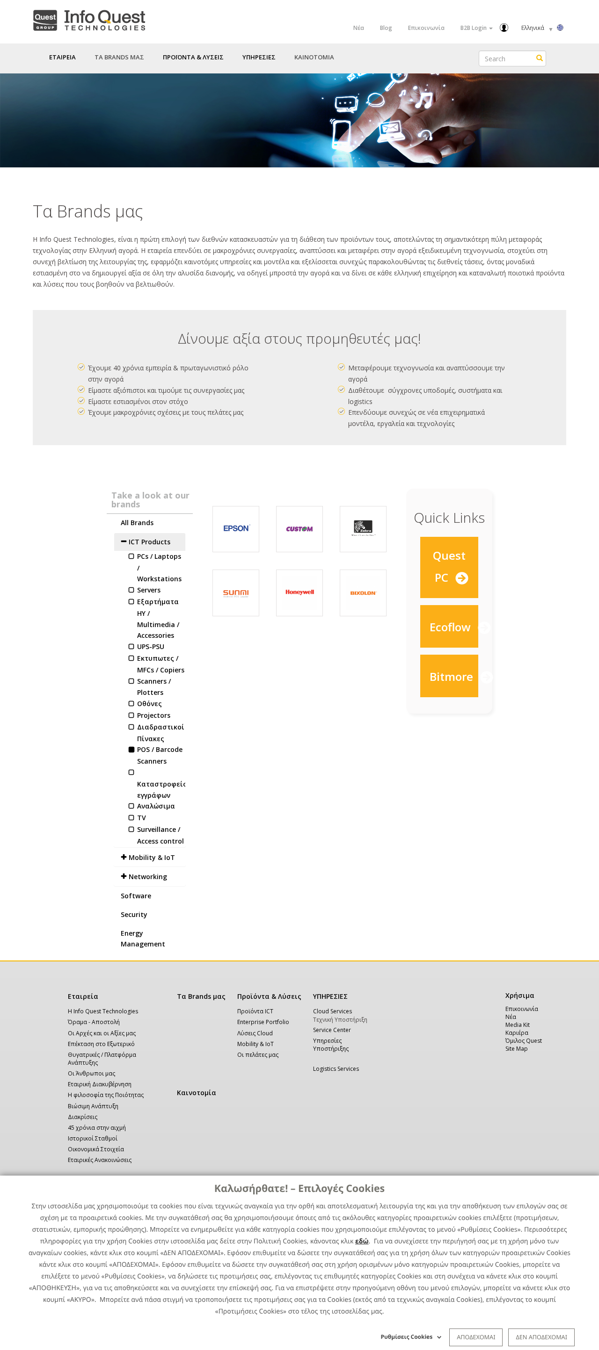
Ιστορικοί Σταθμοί (92, 1138)
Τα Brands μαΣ (119, 57)
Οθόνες (149, 703)
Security (134, 914)
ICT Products (149, 541)
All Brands (137, 522)
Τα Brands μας (201, 996)
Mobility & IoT (152, 857)
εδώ (362, 1241)
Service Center (332, 1030)
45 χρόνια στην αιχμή (97, 1128)
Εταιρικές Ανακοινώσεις (99, 1160)
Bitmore (453, 676)
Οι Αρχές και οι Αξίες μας (102, 1033)
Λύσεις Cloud (255, 1033)
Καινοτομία (196, 1092)
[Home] (89, 18)
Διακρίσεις (82, 1117)
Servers (149, 589)
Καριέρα (516, 1033)
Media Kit (517, 1025)
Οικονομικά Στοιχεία (96, 1149)
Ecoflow (452, 627)
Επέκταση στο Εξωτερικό (101, 1044)
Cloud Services (332, 1011)
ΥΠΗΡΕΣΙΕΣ (330, 996)
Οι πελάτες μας (257, 1055)
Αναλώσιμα (156, 805)
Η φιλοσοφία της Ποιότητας (106, 1095)
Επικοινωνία (426, 28)
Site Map (516, 1049)
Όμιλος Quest (523, 1041)
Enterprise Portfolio (263, 1022)
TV (141, 817)
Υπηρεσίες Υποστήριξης (331, 1045)
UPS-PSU (150, 646)
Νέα (358, 28)
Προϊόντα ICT (255, 1011)
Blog (386, 28)
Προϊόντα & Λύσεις (269, 996)
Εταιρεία (83, 996)
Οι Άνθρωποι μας (91, 1073)
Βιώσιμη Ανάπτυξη (93, 1106)
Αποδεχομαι (476, 1337)
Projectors (153, 715)
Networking (148, 876)
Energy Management (143, 939)
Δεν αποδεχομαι (541, 1337)
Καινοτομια (314, 57)
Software (136, 895)
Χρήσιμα (518, 995)
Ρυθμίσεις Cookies (407, 1337)
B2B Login (474, 28)
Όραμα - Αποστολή (94, 1022)
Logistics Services (336, 1069)
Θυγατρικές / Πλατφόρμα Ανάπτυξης (102, 1059)
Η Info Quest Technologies (103, 1011)
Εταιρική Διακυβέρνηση (99, 1084)
